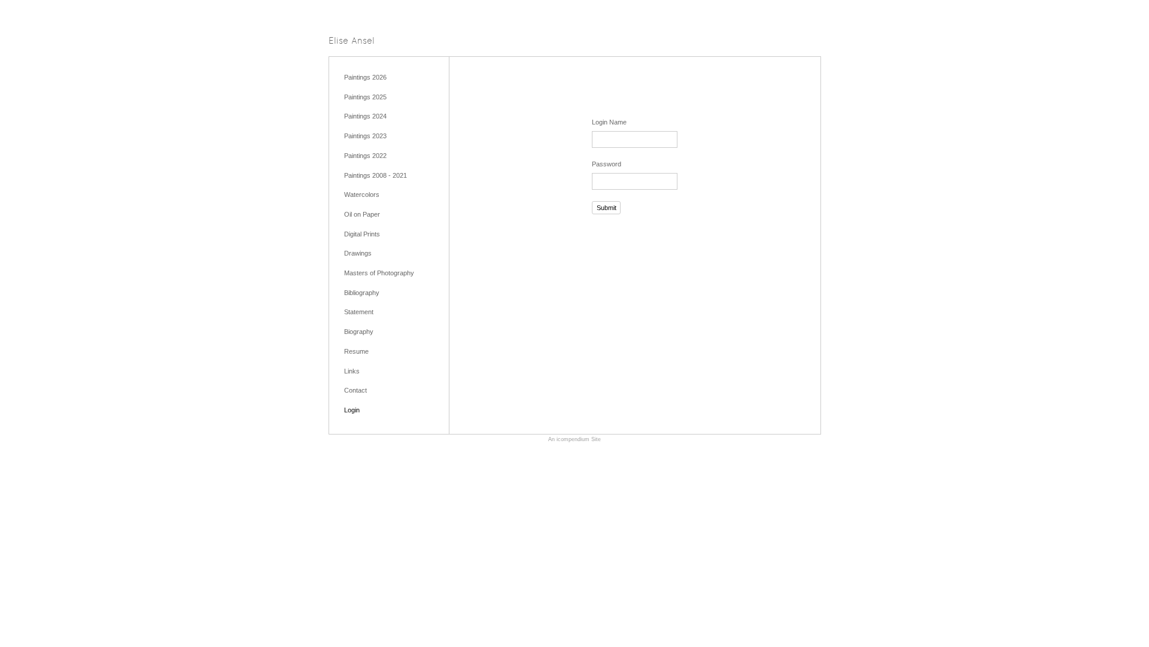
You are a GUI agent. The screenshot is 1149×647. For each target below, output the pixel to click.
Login (352, 410)
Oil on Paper (362, 214)
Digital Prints (362, 234)
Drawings (358, 253)
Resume (356, 351)
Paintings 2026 (365, 77)
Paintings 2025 (365, 97)
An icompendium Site (574, 439)
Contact (355, 390)
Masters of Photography (379, 273)
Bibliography (361, 292)
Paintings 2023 (365, 135)
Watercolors (361, 194)
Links (352, 371)
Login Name (609, 122)
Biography (358, 331)
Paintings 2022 (365, 155)
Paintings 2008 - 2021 (375, 175)
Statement (358, 311)
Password (606, 164)
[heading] (352, 41)
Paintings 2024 (365, 116)
